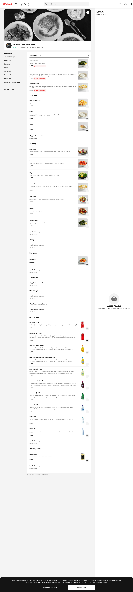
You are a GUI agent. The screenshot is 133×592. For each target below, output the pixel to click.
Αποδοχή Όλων (81, 587)
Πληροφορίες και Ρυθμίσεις (51, 587)
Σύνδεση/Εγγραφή (125, 4)
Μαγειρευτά (23, 47)
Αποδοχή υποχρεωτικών (99, 582)
